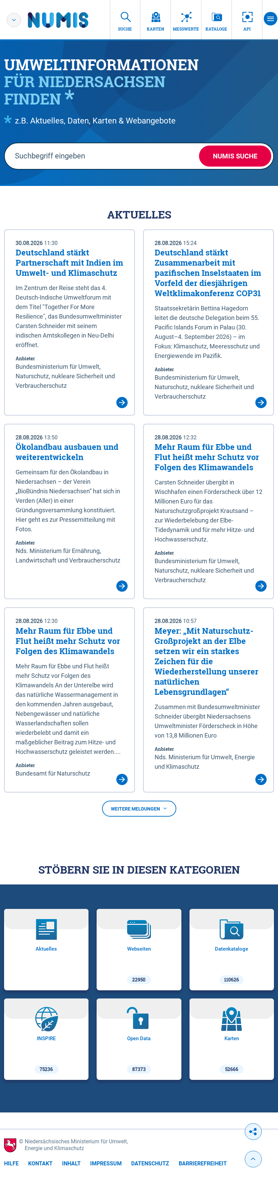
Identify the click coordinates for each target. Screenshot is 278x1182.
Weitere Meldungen (135, 809)
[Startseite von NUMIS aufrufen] (68, 20)
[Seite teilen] (253, 1131)
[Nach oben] (253, 1159)
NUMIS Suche (235, 156)
